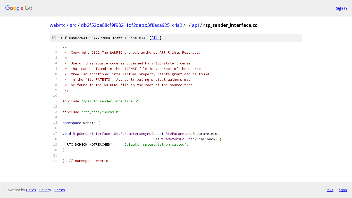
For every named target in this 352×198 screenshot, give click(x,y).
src (73, 25)
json (343, 189)
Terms (59, 189)
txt (330, 189)
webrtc (57, 25)
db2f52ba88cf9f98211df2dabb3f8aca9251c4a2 (131, 25)
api (195, 25)
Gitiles (31, 189)
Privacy (45, 189)
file (155, 38)
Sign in (341, 8)
